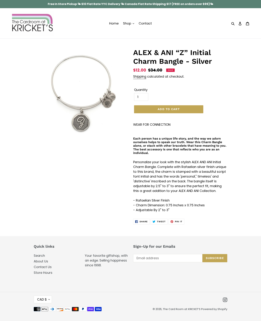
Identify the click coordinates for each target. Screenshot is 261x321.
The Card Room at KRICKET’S (182, 309)
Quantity (141, 90)
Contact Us (43, 267)
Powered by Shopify (214, 309)
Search (39, 255)
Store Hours (43, 272)
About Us (41, 261)
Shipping (139, 76)
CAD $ (42, 299)
